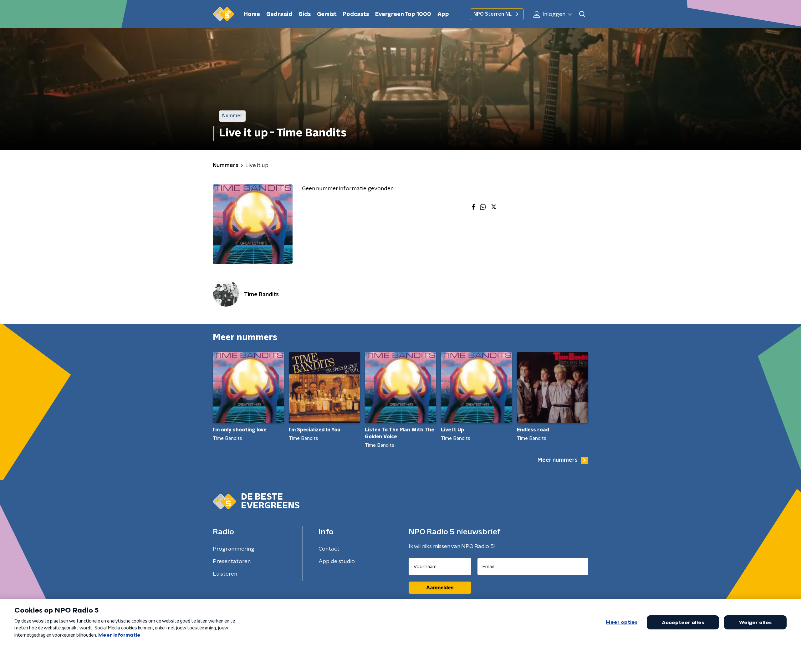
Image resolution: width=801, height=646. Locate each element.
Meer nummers (558, 460)
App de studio (337, 561)
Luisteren (225, 574)
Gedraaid (279, 14)
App (443, 14)
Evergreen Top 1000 (403, 14)
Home (252, 14)
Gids (304, 14)
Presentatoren (232, 561)
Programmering (233, 549)
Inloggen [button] (553, 14)
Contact (329, 549)
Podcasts (356, 14)
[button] (582, 14)
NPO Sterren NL (492, 14)
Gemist (327, 14)
